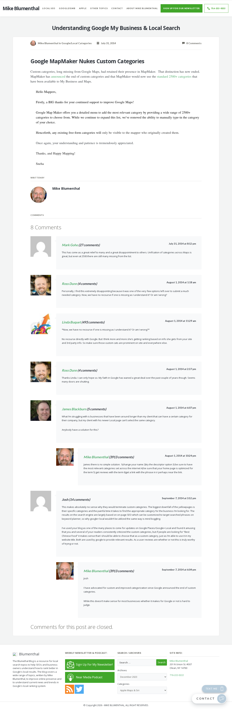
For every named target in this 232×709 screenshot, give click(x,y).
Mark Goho (70, 245)
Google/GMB (67, 8)
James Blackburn (74, 409)
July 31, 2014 (107, 43)
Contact (117, 8)
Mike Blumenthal (96, 457)
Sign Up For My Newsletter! (94, 664)
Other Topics (99, 8)
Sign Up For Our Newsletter (181, 8)
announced (58, 76)
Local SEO (48, 8)
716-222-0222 (218, 8)
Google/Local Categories (76, 43)
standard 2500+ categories (174, 76)
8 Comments (193, 43)
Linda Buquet (71, 322)
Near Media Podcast (89, 677)
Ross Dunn (69, 284)
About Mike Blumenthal (142, 8)
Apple (82, 8)
